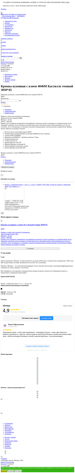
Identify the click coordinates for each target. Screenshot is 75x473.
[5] (7, 104)
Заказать (3, 9)
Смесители (8, 30)
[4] (6, 104)
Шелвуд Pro (8, 427)
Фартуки (8, 32)
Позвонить (15, 18)
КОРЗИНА (21, 16)
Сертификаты (9, 432)
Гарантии (8, 442)
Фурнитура (8, 26)
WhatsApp (6, 18)
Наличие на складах (8, 167)
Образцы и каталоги (11, 33)
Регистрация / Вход (9, 16)
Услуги (7, 439)
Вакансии (8, 444)
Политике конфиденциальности (11, 469)
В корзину (31, 248)
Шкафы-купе (9, 28)
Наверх (4, 458)
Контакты (8, 448)
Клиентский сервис (11, 441)
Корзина (3, 63)
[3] (4, 104)
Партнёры (8, 430)
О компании (9, 423)
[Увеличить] (14, 199)
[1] (1, 104)
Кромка (7, 23)
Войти (3, 62)
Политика (8, 434)
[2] (3, 104)
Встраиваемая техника (12, 35)
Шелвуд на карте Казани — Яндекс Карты (37, 350)
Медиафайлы (9, 429)
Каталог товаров (10, 437)
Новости (7, 425)
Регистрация (9, 62)
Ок (2, 213)
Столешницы (9, 25)
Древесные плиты (11, 21)
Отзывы (7, 446)
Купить (3, 102)
